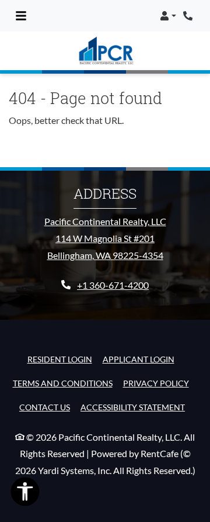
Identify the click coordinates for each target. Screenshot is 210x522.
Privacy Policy (156, 383)
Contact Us (44, 407)
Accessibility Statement (132, 407)
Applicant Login (138, 359)
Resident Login (59, 359)
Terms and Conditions (63, 383)
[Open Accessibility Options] (25, 494)
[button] (168, 16)
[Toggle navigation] (21, 16)
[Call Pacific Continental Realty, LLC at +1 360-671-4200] (189, 16)
